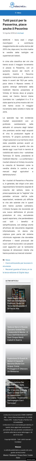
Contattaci (18, 442)
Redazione (13, 455)
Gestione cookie (31, 459)
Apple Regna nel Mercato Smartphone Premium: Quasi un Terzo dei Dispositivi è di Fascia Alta (17, 303)
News (8, 260)
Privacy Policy (22, 455)
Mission (5, 455)
